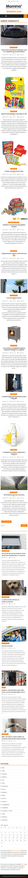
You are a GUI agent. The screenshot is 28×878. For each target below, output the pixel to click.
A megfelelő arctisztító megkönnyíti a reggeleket (14, 453)
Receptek (4, 801)
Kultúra (3, 789)
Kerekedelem (5, 786)
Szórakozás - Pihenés (14, 222)
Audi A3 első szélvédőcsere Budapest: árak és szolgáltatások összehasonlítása (14, 50)
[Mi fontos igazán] (14, 634)
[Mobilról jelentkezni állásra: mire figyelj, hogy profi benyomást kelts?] (14, 678)
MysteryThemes (22, 876)
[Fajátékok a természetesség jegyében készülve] (14, 206)
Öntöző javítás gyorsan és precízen (14, 495)
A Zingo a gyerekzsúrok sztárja (14, 171)
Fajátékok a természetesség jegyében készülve (14, 225)
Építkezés (4, 777)
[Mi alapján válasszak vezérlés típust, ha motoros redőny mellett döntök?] (14, 541)
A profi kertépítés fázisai (14, 298)
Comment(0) (21, 54)
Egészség (4, 773)
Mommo (4, 798)
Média (3, 795)
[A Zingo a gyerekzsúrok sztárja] (14, 153)
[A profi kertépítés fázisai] (14, 286)
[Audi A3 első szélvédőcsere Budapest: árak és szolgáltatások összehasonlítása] (14, 35)
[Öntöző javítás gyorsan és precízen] (14, 483)
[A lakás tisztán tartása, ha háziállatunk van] (14, 587)
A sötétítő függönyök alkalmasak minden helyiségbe (14, 397)
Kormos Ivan (12, 557)
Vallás (3, 813)
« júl (1, 846)
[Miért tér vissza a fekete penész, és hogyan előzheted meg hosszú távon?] (14, 725)
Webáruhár (4, 817)
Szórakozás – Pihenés (7, 810)
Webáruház (13, 111)
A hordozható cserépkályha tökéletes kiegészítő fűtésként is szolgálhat (14, 348)
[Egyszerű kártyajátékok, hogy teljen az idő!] (14, 92)
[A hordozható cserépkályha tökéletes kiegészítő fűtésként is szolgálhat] (14, 334)
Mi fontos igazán (7, 646)
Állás (3, 687)
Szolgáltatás (14, 47)
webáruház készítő (16, 850)
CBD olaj (23, 864)
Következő (8, 521)
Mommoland (14, 11)
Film (3, 780)
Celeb (3, 770)
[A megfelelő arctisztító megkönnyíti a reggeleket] (14, 434)
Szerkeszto (13, 54)
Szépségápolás (5, 804)
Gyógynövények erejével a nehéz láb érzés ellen (14, 254)
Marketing (4, 792)
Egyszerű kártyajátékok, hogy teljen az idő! (14, 114)
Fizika (3, 783)
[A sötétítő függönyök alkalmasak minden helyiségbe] (14, 383)
